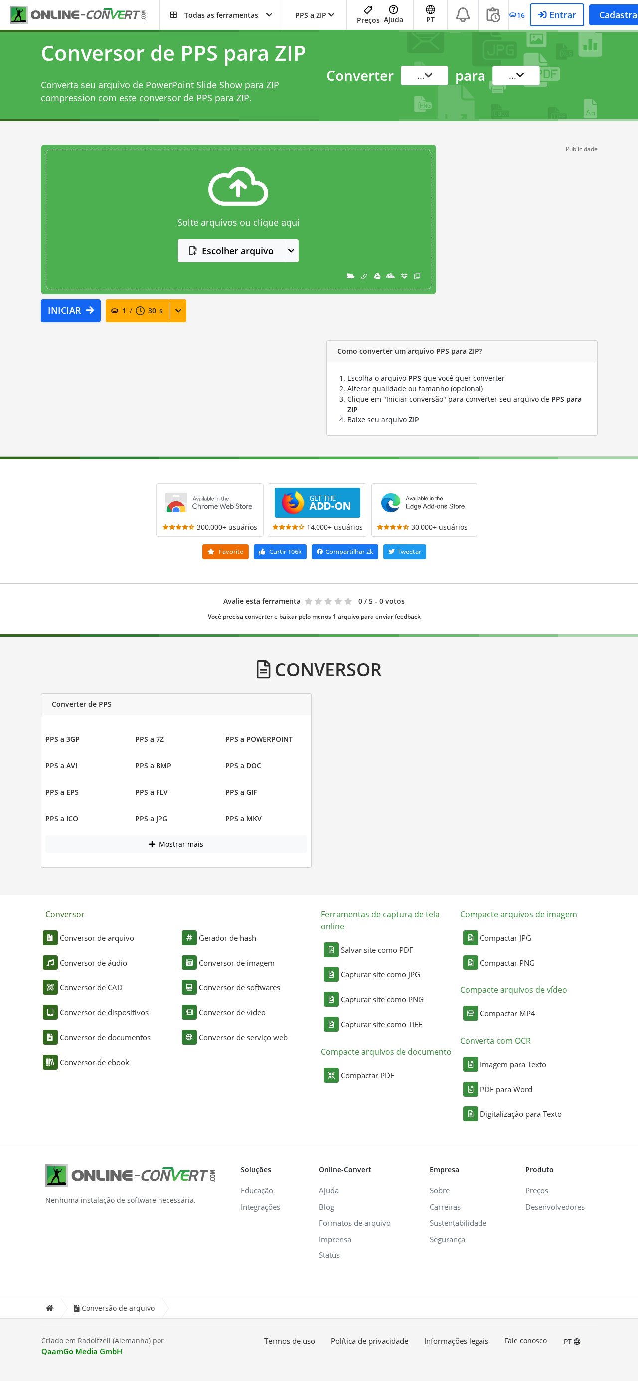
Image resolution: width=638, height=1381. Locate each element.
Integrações (260, 1207)
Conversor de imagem (237, 962)
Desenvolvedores (555, 1207)
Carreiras (445, 1207)
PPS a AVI (61, 765)
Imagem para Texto (513, 1064)
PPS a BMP (153, 765)
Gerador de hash (227, 938)
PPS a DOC (243, 765)
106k (285, 551)
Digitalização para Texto (521, 1114)
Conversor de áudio (93, 962)
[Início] (49, 1308)
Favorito (230, 551)
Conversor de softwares (239, 987)
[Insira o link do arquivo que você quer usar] (364, 276)
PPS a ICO (61, 818)
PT (569, 1341)
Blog (326, 1207)
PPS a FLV (151, 792)
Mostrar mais (180, 844)
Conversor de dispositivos (104, 1012)
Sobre (440, 1190)
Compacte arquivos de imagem (518, 914)
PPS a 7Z (149, 739)
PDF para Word (506, 1089)
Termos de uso (289, 1341)
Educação (257, 1190)
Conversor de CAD (91, 987)
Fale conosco (525, 1340)
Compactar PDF (367, 1075)
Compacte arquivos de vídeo (513, 989)
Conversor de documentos (105, 1037)
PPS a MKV (243, 818)
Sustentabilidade (458, 1223)
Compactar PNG (507, 962)
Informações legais (456, 1341)
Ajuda (393, 19)
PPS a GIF (241, 792)
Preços (368, 20)
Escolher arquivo (238, 251)
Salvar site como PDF (377, 950)
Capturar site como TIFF (381, 1024)
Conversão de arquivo (118, 1308)
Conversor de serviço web (243, 1037)
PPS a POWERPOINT (259, 739)
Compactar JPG (505, 938)
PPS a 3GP (62, 739)
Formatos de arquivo (355, 1223)
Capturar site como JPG (380, 974)
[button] (221, 15)
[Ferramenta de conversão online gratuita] (85, 15)
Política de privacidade (369, 1341)
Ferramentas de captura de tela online (380, 920)
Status (329, 1255)
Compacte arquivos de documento (386, 1051)
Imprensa (335, 1239)
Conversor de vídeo (232, 1012)
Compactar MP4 (507, 1013)
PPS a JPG (151, 818)
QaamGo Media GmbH (81, 1351)
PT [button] (430, 19)
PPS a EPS (62, 792)
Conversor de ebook (94, 1062)
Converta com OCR (495, 1040)
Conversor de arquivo (97, 938)
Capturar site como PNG (382, 999)
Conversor (65, 914)
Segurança (447, 1239)
